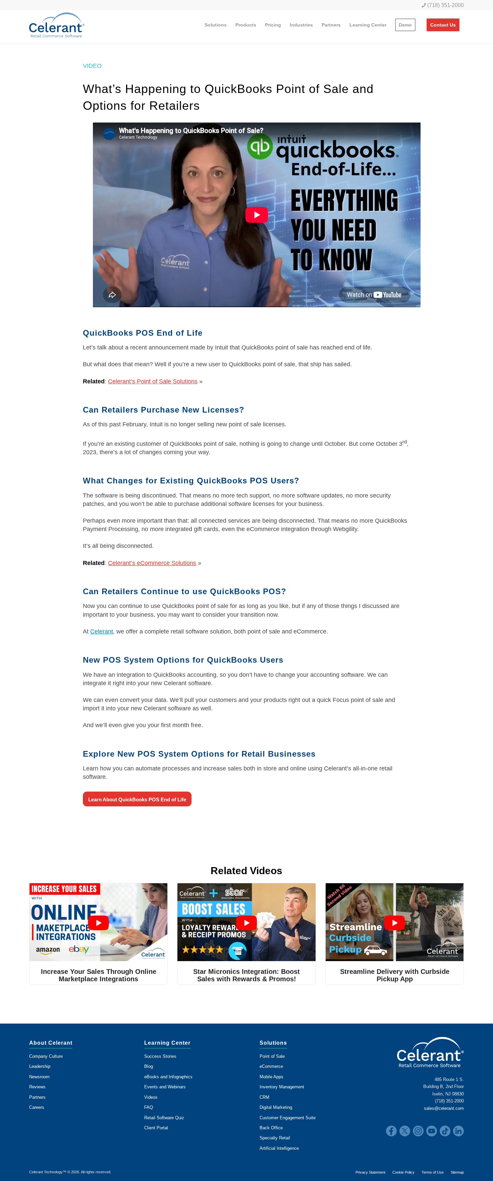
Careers (36, 1107)
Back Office (271, 1127)
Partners (37, 1097)
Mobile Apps (271, 1076)
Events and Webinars (165, 1086)
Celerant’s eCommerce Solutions (152, 563)
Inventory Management (282, 1086)
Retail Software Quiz (164, 1117)
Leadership (39, 1066)
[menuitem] (441, 5)
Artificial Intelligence (279, 1148)
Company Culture (46, 1056)
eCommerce (271, 1066)
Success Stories (160, 1056)
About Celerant (50, 1043)
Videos (151, 1097)
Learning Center (167, 1043)
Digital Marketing (276, 1107)
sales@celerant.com (444, 1108)
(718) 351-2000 (445, 5)
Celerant (101, 631)
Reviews (37, 1086)
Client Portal (156, 1127)
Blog (148, 1066)
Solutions (273, 1043)
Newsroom (39, 1076)
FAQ (148, 1107)
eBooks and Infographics (168, 1076)
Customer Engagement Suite (288, 1117)
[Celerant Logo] (57, 25)
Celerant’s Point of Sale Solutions (153, 381)
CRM (264, 1097)
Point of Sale (272, 1056)
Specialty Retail (275, 1137)
